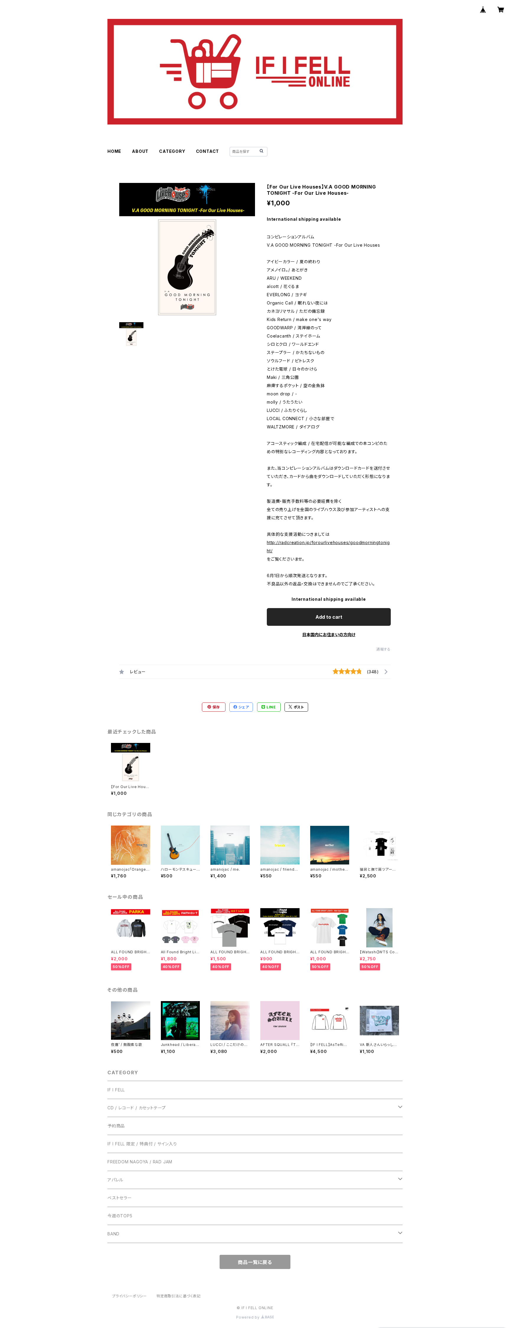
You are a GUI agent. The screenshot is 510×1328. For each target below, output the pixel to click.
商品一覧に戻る (255, 1262)
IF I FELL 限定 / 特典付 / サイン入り (142, 1143)
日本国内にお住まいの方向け (328, 634)
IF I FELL (116, 1089)
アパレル (115, 1179)
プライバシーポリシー (129, 1296)
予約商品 (116, 1125)
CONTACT (207, 151)
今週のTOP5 (120, 1215)
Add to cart (329, 617)
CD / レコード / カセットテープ (136, 1107)
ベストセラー (119, 1197)
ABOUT (140, 151)
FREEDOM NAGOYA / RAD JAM (139, 1161)
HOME (114, 151)
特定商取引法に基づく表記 (178, 1296)
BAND (113, 1233)
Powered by (248, 1317)
